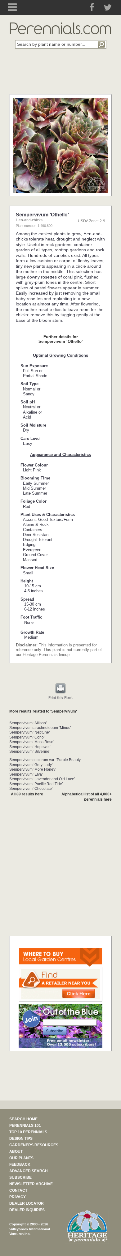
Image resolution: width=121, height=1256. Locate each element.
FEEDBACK (19, 1164)
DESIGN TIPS (21, 1138)
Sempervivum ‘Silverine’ (29, 751)
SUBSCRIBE (20, 1177)
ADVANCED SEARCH (28, 1171)
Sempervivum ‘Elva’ (26, 774)
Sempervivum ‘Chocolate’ (31, 788)
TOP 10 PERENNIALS (28, 1132)
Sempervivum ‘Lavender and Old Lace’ (42, 779)
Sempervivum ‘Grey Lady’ (31, 765)
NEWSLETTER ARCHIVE (31, 1184)
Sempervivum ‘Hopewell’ (30, 747)
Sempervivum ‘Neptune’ (29, 732)
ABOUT (16, 1151)
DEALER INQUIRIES (27, 1210)
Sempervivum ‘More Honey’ (32, 769)
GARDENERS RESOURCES (33, 1145)
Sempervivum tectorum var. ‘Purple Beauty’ (45, 760)
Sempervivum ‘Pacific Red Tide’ (36, 784)
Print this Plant (60, 697)
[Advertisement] (60, 75)
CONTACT (18, 1190)
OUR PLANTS (21, 1158)
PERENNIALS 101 (25, 1125)
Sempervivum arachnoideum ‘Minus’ (40, 728)
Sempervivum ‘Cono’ (27, 737)
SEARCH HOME (23, 1119)
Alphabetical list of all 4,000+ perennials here (86, 797)
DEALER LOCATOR (26, 1203)
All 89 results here (27, 794)
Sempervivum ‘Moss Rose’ (31, 742)
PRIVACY (17, 1197)
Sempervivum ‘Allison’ (28, 723)
